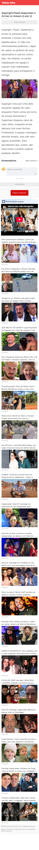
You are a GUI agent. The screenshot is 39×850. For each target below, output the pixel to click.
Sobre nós (4, 829)
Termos (24, 829)
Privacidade (31, 829)
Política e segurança (15, 829)
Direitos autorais (6, 831)
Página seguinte (19, 193)
